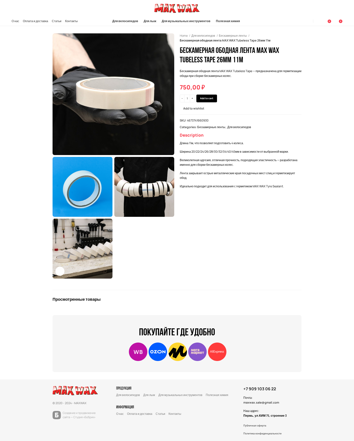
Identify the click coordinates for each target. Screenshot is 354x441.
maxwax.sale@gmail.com (261, 402)
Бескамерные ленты (233, 36)
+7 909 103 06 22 (259, 389)
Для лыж (149, 395)
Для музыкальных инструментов (180, 395)
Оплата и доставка (139, 414)
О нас (120, 414)
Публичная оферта (254, 425)
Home (184, 36)
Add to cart (206, 98)
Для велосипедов (203, 36)
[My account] (318, 21)
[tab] (192, 135)
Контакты (175, 414)
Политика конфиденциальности (262, 433)
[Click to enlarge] (60, 271)
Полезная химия (217, 395)
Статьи (160, 414)
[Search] (308, 21)
